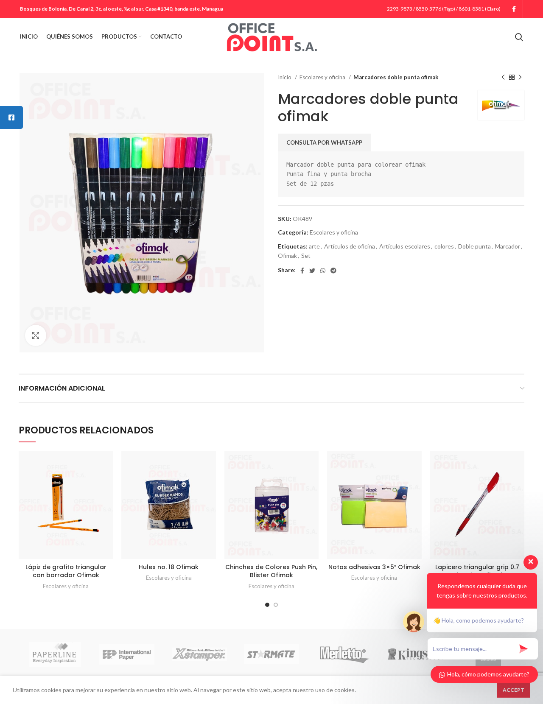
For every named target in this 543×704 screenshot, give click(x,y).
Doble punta (474, 246)
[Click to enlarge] (35, 335)
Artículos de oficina (349, 246)
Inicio (285, 77)
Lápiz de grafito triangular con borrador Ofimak (65, 571)
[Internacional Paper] (127, 654)
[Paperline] (55, 654)
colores (444, 246)
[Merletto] (344, 654)
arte (314, 246)
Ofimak (287, 255)
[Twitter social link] (312, 270)
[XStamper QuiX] (199, 654)
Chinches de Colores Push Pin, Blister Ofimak (271, 571)
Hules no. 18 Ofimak (169, 567)
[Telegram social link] (333, 270)
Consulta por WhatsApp (324, 142)
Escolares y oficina (323, 77)
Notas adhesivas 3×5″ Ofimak (374, 567)
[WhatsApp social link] (323, 270)
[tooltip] (11, 117)
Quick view (106, 465)
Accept (513, 690)
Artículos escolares (404, 246)
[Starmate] (271, 654)
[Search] (519, 36)
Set (306, 255)
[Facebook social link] (513, 8)
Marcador (507, 246)
